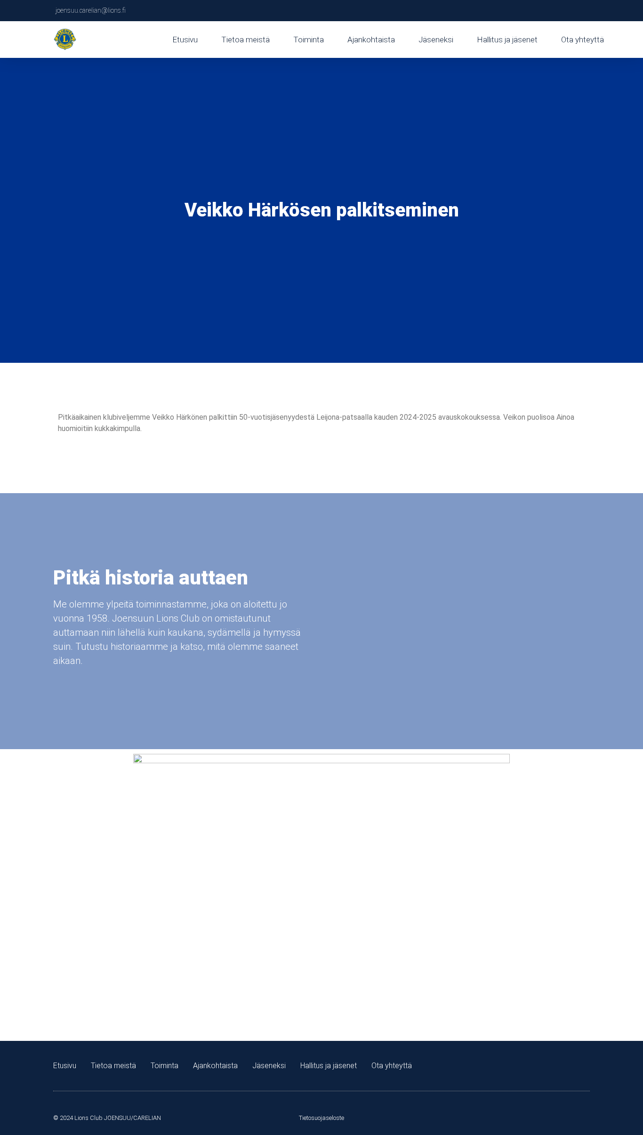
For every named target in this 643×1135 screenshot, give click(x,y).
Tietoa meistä (245, 39)
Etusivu (185, 39)
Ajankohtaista (371, 39)
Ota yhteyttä (582, 39)
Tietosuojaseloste (321, 1117)
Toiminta (308, 39)
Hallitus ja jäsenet (507, 39)
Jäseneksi (435, 39)
